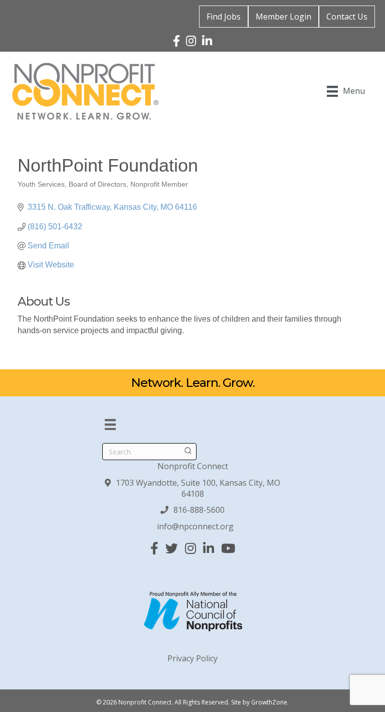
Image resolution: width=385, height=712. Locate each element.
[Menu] (110, 424)
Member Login (283, 16)
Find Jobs (224, 16)
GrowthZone (269, 702)
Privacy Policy (192, 658)
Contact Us (346, 16)
